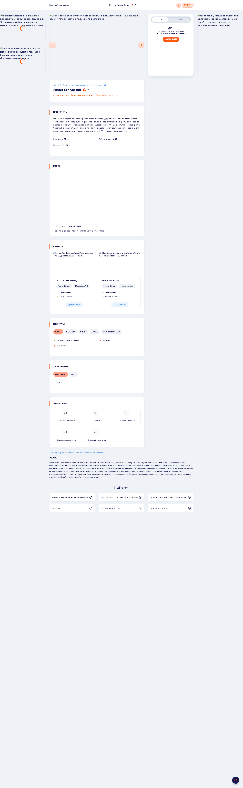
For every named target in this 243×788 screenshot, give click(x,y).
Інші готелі (121, 487)
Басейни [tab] (70, 332)
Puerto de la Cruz (78, 85)
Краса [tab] (95, 332)
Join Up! (57, 85)
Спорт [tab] (83, 332)
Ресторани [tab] (60, 374)
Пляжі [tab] (58, 332)
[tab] (160, 20)
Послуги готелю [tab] (111, 332)
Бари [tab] (73, 374)
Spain (65, 85)
